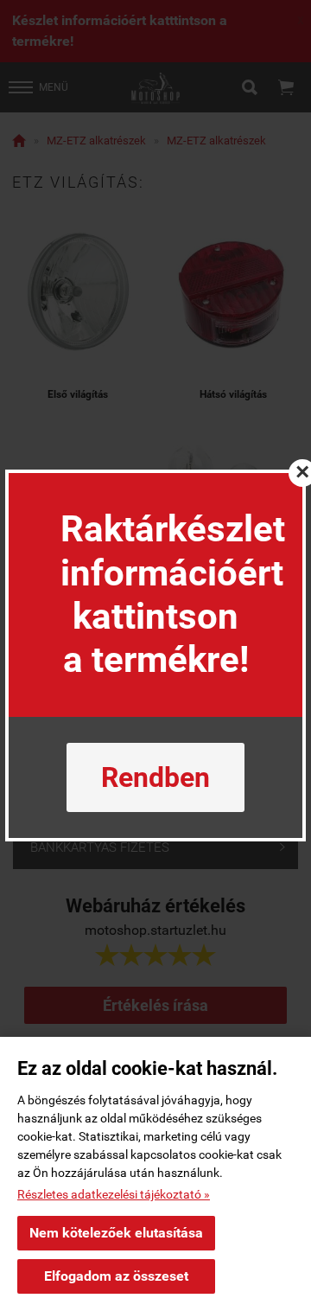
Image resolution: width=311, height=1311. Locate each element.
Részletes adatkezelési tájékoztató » (113, 1194)
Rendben (155, 777)
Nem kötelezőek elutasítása (116, 1233)
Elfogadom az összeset (116, 1276)
